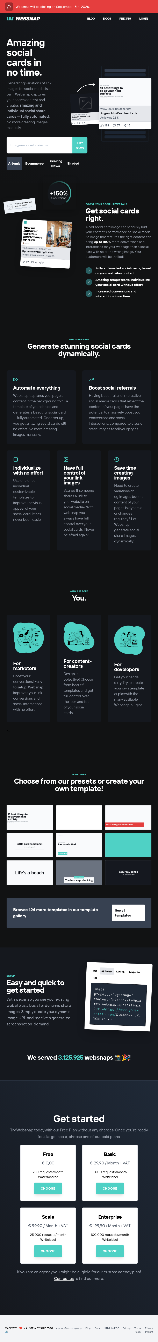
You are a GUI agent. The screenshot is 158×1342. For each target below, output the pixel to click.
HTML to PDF (111, 1328)
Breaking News (55, 163)
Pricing (125, 18)
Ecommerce (34, 163)
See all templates (123, 912)
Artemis (14, 163)
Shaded (73, 163)
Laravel (120, 971)
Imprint (149, 1331)
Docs (107, 18)
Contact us (64, 1278)
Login (143, 18)
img (95, 970)
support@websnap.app (68, 1328)
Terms (137, 1328)
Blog (91, 18)
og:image (106, 971)
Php (95, 977)
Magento (134, 972)
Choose (48, 1188)
